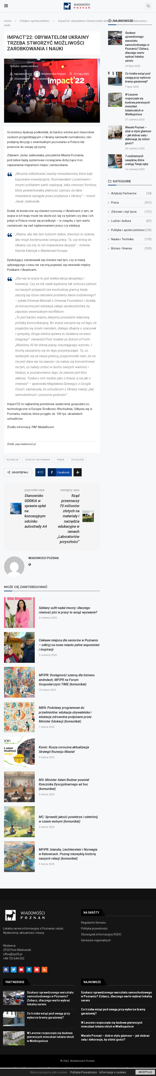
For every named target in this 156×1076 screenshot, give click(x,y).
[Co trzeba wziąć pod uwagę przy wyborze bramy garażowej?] (115, 79)
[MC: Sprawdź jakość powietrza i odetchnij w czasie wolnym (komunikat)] (19, 821)
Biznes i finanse (131, 248)
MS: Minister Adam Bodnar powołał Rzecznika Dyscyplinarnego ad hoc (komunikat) (64, 784)
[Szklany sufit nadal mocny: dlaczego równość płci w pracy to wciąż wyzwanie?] (19, 612)
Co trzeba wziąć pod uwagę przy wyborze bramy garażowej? (138, 77)
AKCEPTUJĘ (145, 1072)
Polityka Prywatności (83, 1072)
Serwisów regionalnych (96, 940)
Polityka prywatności (94, 928)
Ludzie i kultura (131, 221)
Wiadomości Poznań (53, 73)
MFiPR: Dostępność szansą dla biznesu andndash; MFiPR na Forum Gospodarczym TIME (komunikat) (67, 679)
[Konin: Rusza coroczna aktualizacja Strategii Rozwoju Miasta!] (19, 752)
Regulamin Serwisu (93, 922)
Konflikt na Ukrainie (37, 459)
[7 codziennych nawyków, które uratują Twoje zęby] (115, 161)
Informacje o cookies (112, 1072)
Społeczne (77, 459)
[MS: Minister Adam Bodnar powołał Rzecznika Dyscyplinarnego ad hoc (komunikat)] (19, 786)
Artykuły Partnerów (131, 193)
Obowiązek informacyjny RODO (101, 934)
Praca (60, 459)
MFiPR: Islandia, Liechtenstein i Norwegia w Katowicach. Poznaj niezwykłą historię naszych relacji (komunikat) (68, 854)
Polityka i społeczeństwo (34, 20)
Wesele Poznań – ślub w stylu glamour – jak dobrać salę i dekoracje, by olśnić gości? (138, 135)
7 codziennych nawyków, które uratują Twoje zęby (136, 160)
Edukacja (12, 459)
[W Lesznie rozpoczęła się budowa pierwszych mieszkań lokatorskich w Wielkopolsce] (115, 100)
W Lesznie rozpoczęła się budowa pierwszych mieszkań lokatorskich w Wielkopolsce (50, 1037)
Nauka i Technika (131, 239)
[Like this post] (41, 472)
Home (7, 20)
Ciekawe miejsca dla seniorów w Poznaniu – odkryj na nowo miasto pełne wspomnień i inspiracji (69, 644)
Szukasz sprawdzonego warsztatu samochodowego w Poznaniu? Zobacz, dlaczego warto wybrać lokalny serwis (116, 996)
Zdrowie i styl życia (131, 212)
